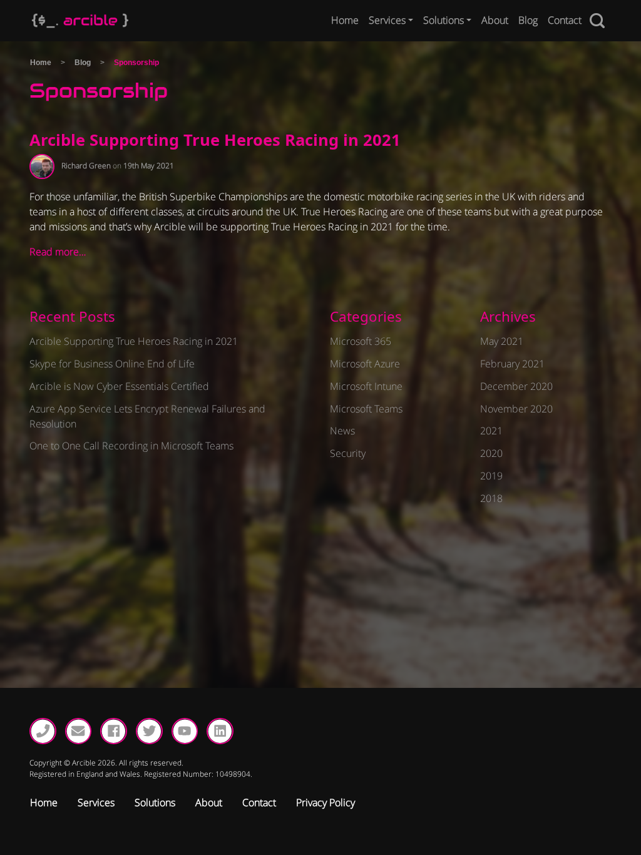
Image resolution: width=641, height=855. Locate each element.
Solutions (443, 20)
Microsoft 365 (360, 341)
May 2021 (501, 341)
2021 (491, 431)
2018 (491, 498)
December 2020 (516, 386)
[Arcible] (80, 20)
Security (348, 453)
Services (387, 20)
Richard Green (86, 165)
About (494, 20)
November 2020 (516, 409)
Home (345, 20)
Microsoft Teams (366, 409)
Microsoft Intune (366, 386)
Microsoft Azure (365, 364)
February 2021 (512, 364)
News (342, 431)
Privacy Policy (325, 802)
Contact (565, 20)
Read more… (57, 252)
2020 (491, 453)
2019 (491, 476)
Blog (528, 20)
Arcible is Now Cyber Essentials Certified (119, 386)
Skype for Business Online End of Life (112, 364)
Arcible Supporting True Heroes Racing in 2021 (215, 140)
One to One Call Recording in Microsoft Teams (131, 446)
